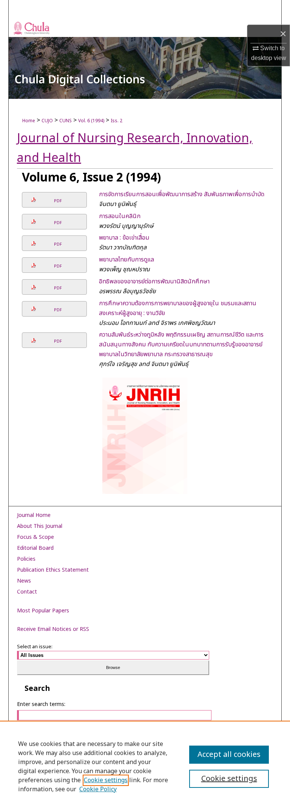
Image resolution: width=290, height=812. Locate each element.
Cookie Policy (98, 789)
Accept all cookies (229, 754)
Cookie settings (106, 780)
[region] (145, 766)
